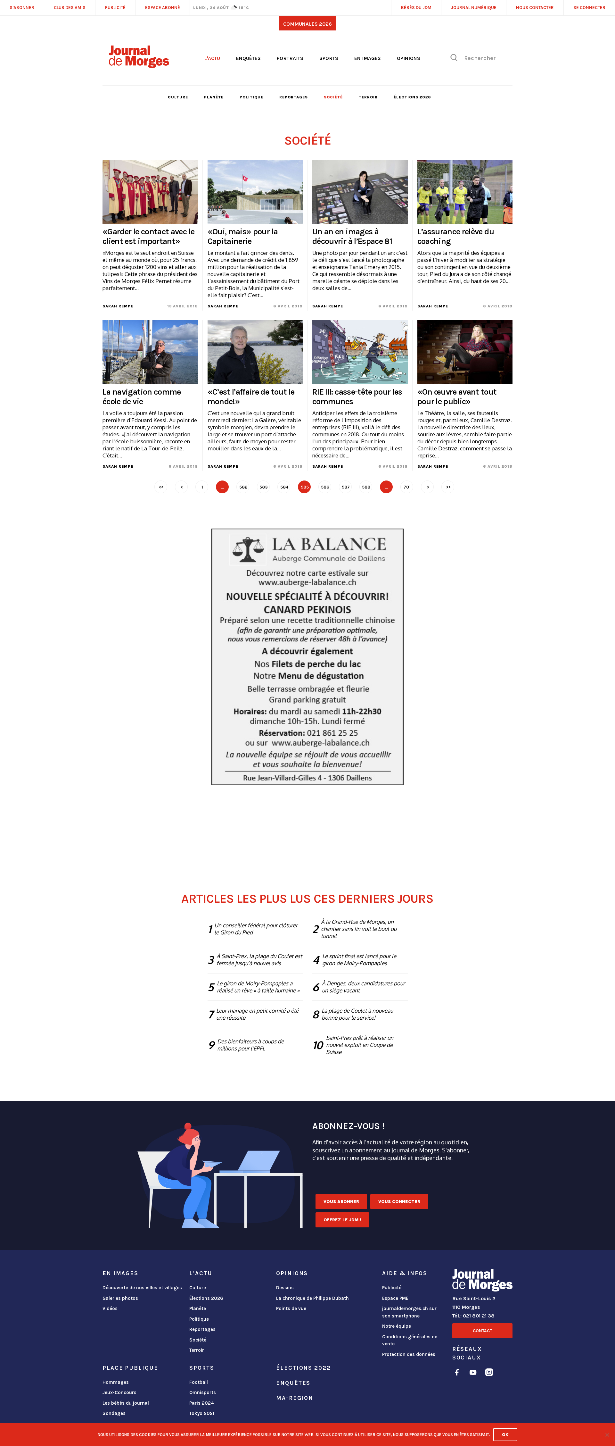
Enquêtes (248, 58)
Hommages (115, 1382)
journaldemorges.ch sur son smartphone (409, 1312)
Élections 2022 (303, 1367)
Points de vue (291, 1308)
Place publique (130, 1367)
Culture (178, 97)
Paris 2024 (201, 1403)
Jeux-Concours (119, 1392)
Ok (505, 1434)
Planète (214, 97)
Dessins (285, 1288)
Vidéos (110, 1308)
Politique (251, 97)
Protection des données (408, 1354)
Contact (482, 1330)
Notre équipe (396, 1326)
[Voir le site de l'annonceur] (307, 657)
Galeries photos (120, 1298)
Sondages (114, 1413)
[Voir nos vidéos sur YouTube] (473, 1373)
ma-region (294, 1397)
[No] (607, 1435)
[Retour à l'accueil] (482, 1281)
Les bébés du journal (125, 1403)
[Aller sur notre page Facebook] (457, 1373)
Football (198, 1382)
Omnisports (202, 1392)
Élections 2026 (412, 97)
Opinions (408, 58)
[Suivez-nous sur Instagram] (489, 1373)
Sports (328, 58)
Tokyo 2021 (201, 1413)
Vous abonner (341, 1201)
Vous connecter (399, 1201)
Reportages (293, 97)
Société (333, 97)
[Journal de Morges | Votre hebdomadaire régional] (139, 65)
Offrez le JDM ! (342, 1220)
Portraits (290, 58)
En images (367, 58)
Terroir (368, 97)
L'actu (212, 58)
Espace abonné (162, 7)
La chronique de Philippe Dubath (312, 1298)
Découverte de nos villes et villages (142, 1288)
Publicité (391, 1288)
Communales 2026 (307, 24)
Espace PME (395, 1298)
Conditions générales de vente (409, 1340)
